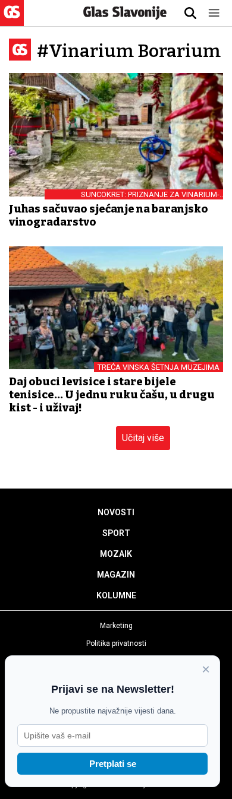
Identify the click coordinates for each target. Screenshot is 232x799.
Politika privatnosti (116, 643)
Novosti (116, 512)
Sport (116, 533)
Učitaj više (143, 437)
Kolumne (116, 595)
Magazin (116, 574)
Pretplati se (112, 764)
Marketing (116, 626)
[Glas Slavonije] (12, 20)
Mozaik (116, 554)
